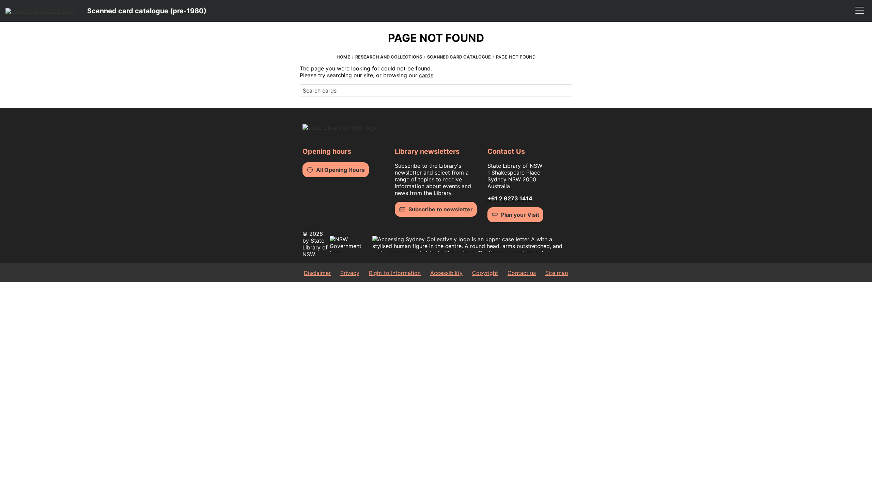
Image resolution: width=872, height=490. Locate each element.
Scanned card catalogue (459, 57)
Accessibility (446, 273)
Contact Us (506, 151)
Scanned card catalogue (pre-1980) (146, 11)
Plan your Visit (520, 214)
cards (426, 75)
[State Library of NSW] (39, 10)
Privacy (349, 273)
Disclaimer (317, 273)
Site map (556, 273)
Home (343, 57)
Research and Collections (388, 57)
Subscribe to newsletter (440, 209)
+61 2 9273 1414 (509, 198)
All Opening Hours (340, 169)
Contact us (522, 273)
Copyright (485, 273)
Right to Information (395, 273)
